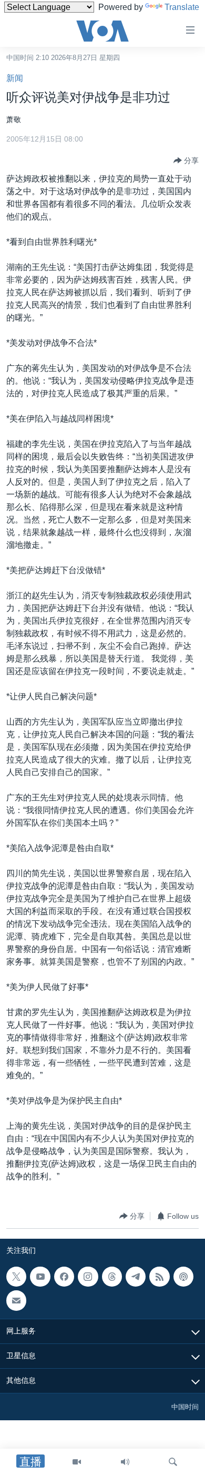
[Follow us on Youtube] (40, 1277)
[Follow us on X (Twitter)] (16, 1277)
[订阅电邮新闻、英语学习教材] (16, 1301)
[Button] (186, 160)
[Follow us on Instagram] (88, 1277)
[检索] (173, 1462)
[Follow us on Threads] (112, 1277)
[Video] (77, 1462)
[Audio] (125, 1462)
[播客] (183, 1277)
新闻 (14, 78)
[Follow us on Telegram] (136, 1277)
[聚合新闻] (159, 1277)
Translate (182, 7)
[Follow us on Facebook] (64, 1277)
